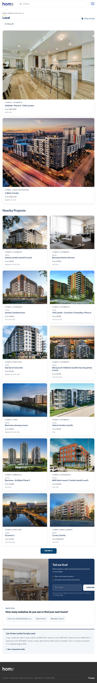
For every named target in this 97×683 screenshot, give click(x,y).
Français (91, 678)
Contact (6, 678)
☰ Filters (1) (9, 24)
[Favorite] (90, 34)
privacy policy (59, 595)
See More (49, 551)
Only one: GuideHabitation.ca (19, 619)
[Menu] (92, 4)
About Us (22, 678)
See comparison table (16, 649)
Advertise (13, 678)
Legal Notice (39, 678)
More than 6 (41, 619)
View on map (89, 18)
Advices (30, 678)
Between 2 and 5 (57, 619)
